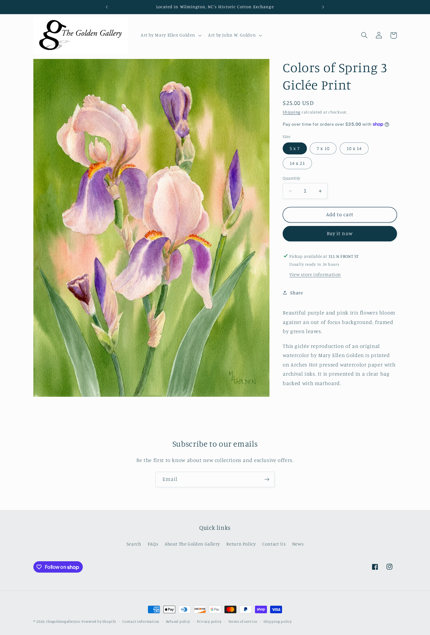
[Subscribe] (267, 479)
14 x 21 (297, 163)
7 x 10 (323, 148)
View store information (315, 274)
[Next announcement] (323, 7)
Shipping (291, 112)
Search (134, 543)
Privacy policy (209, 621)
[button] (170, 35)
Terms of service (242, 621)
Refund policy (178, 621)
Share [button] (296, 292)
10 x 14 (354, 148)
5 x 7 (295, 148)
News (298, 543)
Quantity (291, 178)
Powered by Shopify (99, 621)
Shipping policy (277, 621)
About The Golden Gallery (192, 543)
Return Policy (241, 543)
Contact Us (274, 543)
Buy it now (340, 233)
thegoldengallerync (63, 621)
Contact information (140, 621)
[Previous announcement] (107, 7)
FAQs (153, 543)
